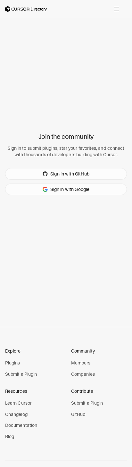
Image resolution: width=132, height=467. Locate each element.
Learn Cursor (18, 403)
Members (81, 362)
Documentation (21, 425)
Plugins (12, 362)
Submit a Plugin (21, 374)
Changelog (16, 414)
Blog (9, 436)
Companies (83, 374)
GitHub (78, 414)
